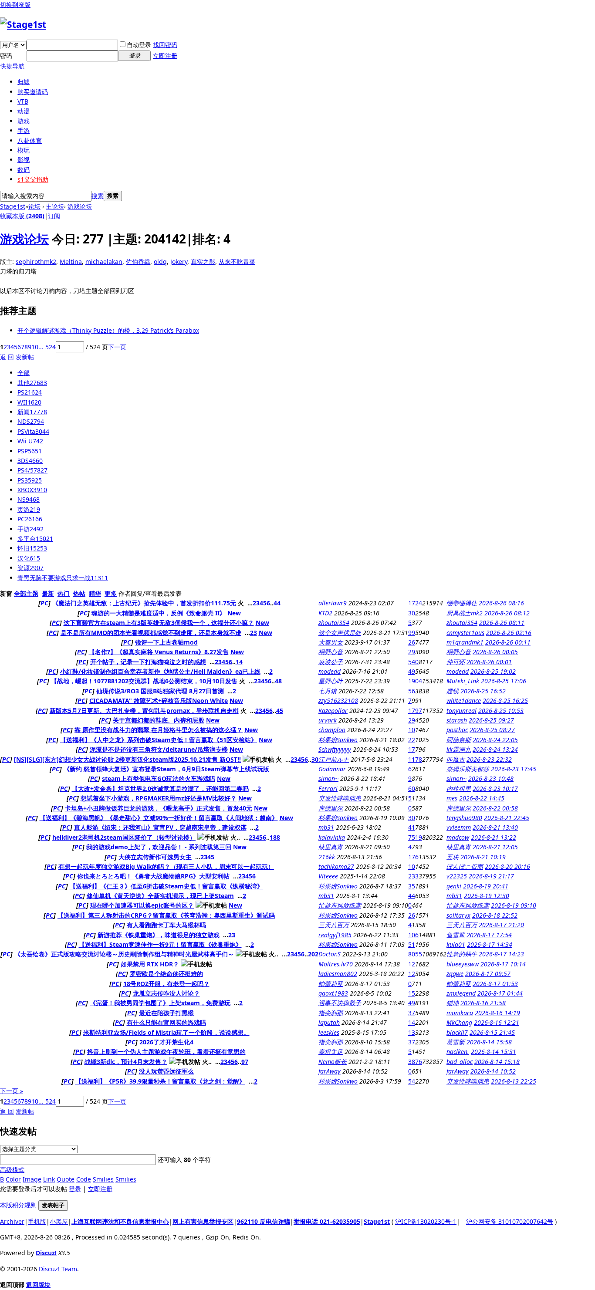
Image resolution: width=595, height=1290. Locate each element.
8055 (415, 954)
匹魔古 (455, 759)
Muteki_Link (462, 681)
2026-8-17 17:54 (489, 935)
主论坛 (55, 206)
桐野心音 (330, 652)
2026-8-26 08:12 (507, 613)
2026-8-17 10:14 (503, 964)
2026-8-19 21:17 (491, 876)
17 (411, 749)
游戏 (23, 121)
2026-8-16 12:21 (496, 1022)
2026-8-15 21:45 (492, 1032)
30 (411, 613)
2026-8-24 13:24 (495, 749)
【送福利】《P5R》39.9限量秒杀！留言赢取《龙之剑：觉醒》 (160, 1081)
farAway (329, 1071)
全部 (23, 372)
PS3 (29, 480)
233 (413, 876)
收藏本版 (22, 216)
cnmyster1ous (465, 632)
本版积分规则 (18, 1205)
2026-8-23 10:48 (491, 778)
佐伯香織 (138, 261)
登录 (75, 1189)
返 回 (7, 357)
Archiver (12, 1221)
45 (279, 710)
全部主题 (26, 593)
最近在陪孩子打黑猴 (166, 1013)
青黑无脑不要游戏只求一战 (62, 578)
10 (34, 347)
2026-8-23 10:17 (495, 788)
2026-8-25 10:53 (501, 710)
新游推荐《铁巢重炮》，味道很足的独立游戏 (159, 935)
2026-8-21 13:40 (495, 827)
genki (453, 886)
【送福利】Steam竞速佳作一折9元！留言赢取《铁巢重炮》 (160, 944)
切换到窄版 (15, 4)
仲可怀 (455, 662)
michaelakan (103, 261)
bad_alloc (459, 1061)
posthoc (457, 730)
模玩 (23, 150)
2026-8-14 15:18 (497, 1061)
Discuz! (46, 1253)
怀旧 (32, 548)
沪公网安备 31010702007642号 (509, 1221)
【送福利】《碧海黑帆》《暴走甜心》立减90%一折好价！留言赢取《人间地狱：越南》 (159, 818)
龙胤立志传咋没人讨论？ (166, 993)
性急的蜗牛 (461, 954)
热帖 (79, 593)
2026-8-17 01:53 (495, 983)
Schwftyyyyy (334, 749)
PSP (29, 451)
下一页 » (11, 1091)
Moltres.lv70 (335, 964)
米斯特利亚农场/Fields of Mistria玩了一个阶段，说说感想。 (166, 1032)
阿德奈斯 (458, 740)
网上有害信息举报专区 (202, 1221)
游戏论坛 (80, 206)
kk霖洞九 (458, 749)
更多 (111, 593)
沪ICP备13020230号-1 (425, 1221)
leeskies (328, 1032)
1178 (415, 759)
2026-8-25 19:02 (493, 671)
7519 (415, 837)
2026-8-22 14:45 (481, 798)
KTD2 (325, 613)
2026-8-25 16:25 (505, 700)
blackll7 (457, 1032)
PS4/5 (32, 470)
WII (29, 402)
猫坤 (452, 1003)
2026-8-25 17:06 (503, 681)
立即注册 (165, 55)
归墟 (23, 82)
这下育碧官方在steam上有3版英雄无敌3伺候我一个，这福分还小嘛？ (159, 622)
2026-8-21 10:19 (483, 857)
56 (411, 691)
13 (411, 1032)
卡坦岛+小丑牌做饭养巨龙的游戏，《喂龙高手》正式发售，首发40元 (158, 808)
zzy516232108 (338, 700)
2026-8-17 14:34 (489, 944)
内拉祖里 (458, 788)
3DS (30, 460)
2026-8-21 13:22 (493, 837)
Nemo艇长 (332, 1061)
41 (411, 827)
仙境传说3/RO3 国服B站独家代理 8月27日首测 (160, 691)
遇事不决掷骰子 (339, 1003)
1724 (415, 603)
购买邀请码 (32, 92)
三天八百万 (333, 925)
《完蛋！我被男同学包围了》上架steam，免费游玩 (160, 1003)
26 (411, 642)
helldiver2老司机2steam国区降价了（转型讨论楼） (124, 837)
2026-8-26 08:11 (501, 622)
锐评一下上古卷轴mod (166, 642)
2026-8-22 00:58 (495, 808)
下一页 (117, 347)
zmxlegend (461, 993)
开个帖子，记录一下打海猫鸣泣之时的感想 (148, 662)
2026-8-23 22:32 (489, 759)
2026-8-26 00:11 (508, 642)
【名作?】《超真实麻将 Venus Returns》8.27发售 (159, 652)
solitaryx (458, 915)
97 (244, 1061)
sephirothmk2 (36, 261)
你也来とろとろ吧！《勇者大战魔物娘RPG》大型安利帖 (153, 876)
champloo (331, 730)
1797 (415, 710)
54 (411, 1081)
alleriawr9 (332, 603)
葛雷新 (455, 1042)
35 (411, 886)
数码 (23, 169)
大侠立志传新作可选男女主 (155, 857)
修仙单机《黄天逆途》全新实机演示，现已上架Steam (160, 896)
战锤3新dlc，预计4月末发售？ (126, 1061)
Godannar (332, 769)
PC (29, 519)
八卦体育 (29, 140)
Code (83, 1179)
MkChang (459, 1022)
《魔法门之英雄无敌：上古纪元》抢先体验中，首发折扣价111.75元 (144, 603)
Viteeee (328, 876)
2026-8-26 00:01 (489, 662)
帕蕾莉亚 (330, 983)
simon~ (328, 778)
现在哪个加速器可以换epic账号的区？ (142, 905)
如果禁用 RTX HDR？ (150, 964)
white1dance (463, 700)
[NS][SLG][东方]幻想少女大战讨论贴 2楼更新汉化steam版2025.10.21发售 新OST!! (127, 759)
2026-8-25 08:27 (492, 730)
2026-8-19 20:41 (485, 886)
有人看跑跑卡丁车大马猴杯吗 (166, 925)
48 (278, 681)
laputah (329, 1022)
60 (411, 788)
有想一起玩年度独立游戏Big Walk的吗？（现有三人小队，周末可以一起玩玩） (166, 866)
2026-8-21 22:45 (506, 818)
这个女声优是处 (339, 632)
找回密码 (165, 45)
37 (411, 1013)
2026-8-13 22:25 (513, 1081)
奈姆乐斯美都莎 (467, 769)
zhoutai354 (333, 622)
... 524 (47, 347)
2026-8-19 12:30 (486, 896)
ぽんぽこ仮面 (464, 866)
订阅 (54, 216)
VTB (22, 101)
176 (413, 857)
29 (411, 652)
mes (451, 798)
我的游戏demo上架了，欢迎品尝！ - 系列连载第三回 (158, 847)
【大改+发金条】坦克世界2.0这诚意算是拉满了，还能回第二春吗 (160, 788)
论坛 (34, 206)
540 (413, 662)
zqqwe (454, 973)
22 (411, 740)
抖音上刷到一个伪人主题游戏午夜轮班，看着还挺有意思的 (166, 1051)
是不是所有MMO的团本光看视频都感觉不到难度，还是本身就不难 (151, 632)
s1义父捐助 (32, 179)
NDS (30, 421)
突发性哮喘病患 (339, 798)
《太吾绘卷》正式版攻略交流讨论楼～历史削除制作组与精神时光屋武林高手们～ (124, 954)
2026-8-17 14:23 (501, 954)
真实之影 (203, 261)
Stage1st (12, 206)
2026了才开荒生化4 (166, 1042)
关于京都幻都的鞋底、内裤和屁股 (158, 720)
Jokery (178, 261)
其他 (32, 382)
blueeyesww (462, 964)
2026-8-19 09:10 (513, 905)
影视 (23, 159)
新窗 (6, 593)
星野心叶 (330, 681)
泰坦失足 (330, 1051)
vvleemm (458, 827)
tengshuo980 (464, 818)
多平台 (35, 538)
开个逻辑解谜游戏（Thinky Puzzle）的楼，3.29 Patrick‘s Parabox (108, 330)
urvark (327, 720)
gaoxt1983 (333, 993)
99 (411, 632)
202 (313, 954)
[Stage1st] (23, 24)
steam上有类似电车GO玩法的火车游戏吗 (158, 778)
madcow (457, 837)
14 (239, 662)
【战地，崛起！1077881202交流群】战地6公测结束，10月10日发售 (144, 681)
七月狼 (327, 691)
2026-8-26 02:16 (508, 632)
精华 (95, 593)
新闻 (32, 412)
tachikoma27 (336, 866)
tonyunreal (461, 710)
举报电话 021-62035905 (327, 1221)
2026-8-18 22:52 (494, 915)
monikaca (459, 1013)
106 (413, 935)
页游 (28, 509)
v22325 (456, 876)
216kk (326, 857)
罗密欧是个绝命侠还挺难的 (166, 973)
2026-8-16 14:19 (497, 1013)
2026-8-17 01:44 (500, 993)
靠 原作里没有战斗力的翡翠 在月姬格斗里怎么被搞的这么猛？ (158, 730)
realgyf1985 (335, 935)
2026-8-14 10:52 (493, 1071)
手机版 (37, 1221)
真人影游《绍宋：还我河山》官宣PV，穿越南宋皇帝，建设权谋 (160, 827)
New (234, 613)
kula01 (455, 944)
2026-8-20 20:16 (507, 866)
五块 (452, 857)
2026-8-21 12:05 (495, 847)
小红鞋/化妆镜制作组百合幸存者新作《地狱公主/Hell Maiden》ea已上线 (160, 671)
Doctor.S (329, 954)
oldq (160, 261)
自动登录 (139, 45)
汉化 (28, 558)
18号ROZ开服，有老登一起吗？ (166, 983)
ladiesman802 (337, 973)
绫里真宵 (330, 847)
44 (277, 603)
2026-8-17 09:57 (487, 973)
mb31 (326, 827)
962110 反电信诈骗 (263, 1221)
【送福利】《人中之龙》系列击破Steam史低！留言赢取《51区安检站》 (158, 740)
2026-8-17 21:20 (501, 925)
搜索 (97, 196)
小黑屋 (59, 1221)
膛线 (452, 691)
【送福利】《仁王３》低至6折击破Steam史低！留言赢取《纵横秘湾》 (166, 886)
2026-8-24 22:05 (495, 740)
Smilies (103, 1179)
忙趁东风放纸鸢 (339, 905)
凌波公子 (330, 662)
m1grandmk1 (464, 642)
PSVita (33, 431)
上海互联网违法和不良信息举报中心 (120, 1221)
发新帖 (25, 357)
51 (411, 944)
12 (411, 964)
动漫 (23, 111)
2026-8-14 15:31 (493, 1051)
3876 (415, 1061)
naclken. (457, 1051)
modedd (329, 671)
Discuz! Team (58, 1269)
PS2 (29, 392)
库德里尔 (330, 808)
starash (456, 720)
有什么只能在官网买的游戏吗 (166, 1022)
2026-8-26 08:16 (501, 603)
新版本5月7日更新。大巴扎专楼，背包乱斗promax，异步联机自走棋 (144, 710)
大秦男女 (330, 642)
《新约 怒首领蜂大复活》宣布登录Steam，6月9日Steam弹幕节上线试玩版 (166, 769)
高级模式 (12, 1169)
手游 (23, 130)
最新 (48, 593)
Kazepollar (333, 710)
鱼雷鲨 (455, 935)
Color (13, 1179)
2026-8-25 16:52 (483, 691)
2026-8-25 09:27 (491, 720)
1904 (415, 681)
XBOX (32, 490)
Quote (65, 1179)
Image (32, 1179)
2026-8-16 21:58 (483, 1003)
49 (411, 671)
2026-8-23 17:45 (513, 769)
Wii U (30, 441)
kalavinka (331, 837)
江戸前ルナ (333, 759)
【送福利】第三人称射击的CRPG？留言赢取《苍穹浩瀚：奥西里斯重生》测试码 (166, 915)
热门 (63, 593)
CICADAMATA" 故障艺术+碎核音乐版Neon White (158, 700)
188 (275, 837)
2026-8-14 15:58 (489, 1042)
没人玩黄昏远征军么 (166, 1071)
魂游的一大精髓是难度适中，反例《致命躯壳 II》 (158, 613)
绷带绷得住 (461, 603)
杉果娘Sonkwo (338, 740)
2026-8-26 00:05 (495, 652)
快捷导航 (12, 66)
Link (49, 1179)
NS (28, 499)
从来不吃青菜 (237, 261)
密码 (6, 55)
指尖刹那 (330, 1013)
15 (411, 993)
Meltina (71, 261)
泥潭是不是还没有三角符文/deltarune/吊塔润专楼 (159, 749)
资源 (30, 568)
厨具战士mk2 (464, 613)
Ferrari (328, 788)
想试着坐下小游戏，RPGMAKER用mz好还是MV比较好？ (159, 798)
